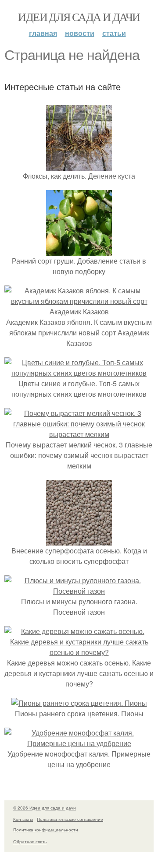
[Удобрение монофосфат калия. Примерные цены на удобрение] (79, 743)
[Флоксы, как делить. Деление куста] (79, 165)
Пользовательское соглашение (70, 819)
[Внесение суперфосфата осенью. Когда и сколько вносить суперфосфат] (79, 540)
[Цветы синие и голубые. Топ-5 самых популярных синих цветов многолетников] (79, 373)
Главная (43, 33)
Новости (79, 33)
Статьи (114, 33)
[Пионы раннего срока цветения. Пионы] (79, 703)
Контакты (23, 819)
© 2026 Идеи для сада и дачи (44, 808)
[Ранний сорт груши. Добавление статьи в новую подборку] (79, 250)
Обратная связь (30, 841)
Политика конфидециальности (45, 830)
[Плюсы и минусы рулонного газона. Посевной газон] (79, 591)
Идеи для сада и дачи (79, 16)
